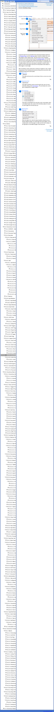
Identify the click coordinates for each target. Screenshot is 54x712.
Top (50, 79)
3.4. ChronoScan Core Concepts (26, 5)
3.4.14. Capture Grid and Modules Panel (28, 6)
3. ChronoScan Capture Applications (25, 3)
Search (40, 1)
